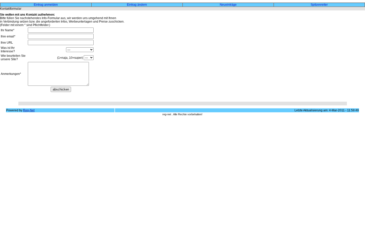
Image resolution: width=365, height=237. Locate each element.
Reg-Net (29, 110)
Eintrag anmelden (46, 4)
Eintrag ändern (137, 4)
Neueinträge (228, 4)
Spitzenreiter (319, 4)
